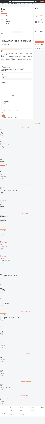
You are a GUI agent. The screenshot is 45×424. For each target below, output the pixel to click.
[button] (30, 6)
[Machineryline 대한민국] (4, 1)
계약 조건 (11, 409)
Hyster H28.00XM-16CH (3, 242)
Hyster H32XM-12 (2, 299)
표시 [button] (38, 21)
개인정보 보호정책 (12, 410)
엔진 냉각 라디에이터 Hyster (37, 123)
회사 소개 (2, 409)
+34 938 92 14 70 (41, 21)
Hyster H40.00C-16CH (3, 172)
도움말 (1, 410)
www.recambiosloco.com (4, 88)
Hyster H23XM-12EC (3, 313)
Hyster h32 (1, 215)
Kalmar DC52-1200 (2, 129)
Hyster (6, 15)
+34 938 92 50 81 (41, 22)
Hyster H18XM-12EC (3, 229)
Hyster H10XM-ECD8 (3, 200)
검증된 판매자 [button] (4, 76)
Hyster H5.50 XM (2, 397)
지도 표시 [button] (13, 95)
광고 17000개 (5, 77)
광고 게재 (2, 165)
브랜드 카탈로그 (12, 414)
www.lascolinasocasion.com (5, 87)
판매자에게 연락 (4, 13)
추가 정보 (36, 23)
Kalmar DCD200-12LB (3, 143)
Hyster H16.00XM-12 (3, 256)
